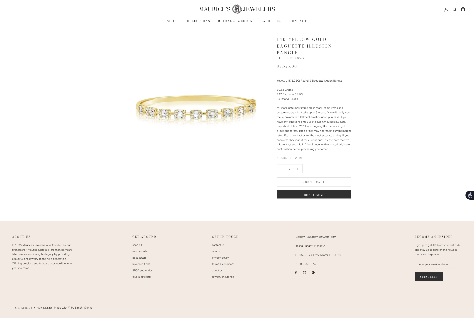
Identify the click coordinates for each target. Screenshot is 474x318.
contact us (218, 245)
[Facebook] (291, 158)
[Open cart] (463, 9)
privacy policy (220, 258)
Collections (197, 21)
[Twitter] (296, 158)
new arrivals (139, 251)
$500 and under (142, 270)
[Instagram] (304, 272)
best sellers (139, 258)
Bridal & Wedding (236, 21)
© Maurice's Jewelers (34, 307)
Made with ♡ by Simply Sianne (73, 307)
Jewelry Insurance (223, 277)
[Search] (455, 9)
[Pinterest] (300, 158)
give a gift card (141, 277)
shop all (137, 245)
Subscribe (428, 277)
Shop (172, 21)
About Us (272, 21)
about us (217, 270)
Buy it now (314, 195)
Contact (298, 21)
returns (216, 251)
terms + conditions (223, 264)
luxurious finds (141, 264)
